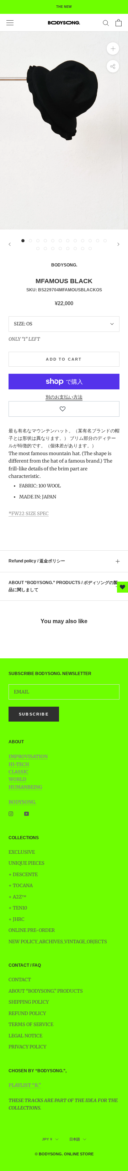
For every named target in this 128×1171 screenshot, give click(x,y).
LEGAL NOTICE (25, 1036)
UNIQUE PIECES (26, 863)
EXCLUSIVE (22, 852)
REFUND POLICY (27, 1013)
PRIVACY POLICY (27, 1047)
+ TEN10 (18, 908)
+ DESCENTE (23, 874)
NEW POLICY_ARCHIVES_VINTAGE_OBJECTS (58, 942)
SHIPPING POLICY (29, 1002)
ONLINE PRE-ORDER (32, 930)
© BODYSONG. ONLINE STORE (64, 1154)
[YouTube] (26, 813)
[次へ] (118, 244)
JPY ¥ (47, 1139)
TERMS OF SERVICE (31, 1024)
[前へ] (10, 244)
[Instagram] (11, 813)
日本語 (74, 1139)
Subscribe (34, 714)
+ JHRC (17, 919)
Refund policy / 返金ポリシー (37, 560)
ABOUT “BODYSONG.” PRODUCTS (46, 991)
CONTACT (20, 980)
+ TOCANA (21, 886)
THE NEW (64, 7)
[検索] (106, 23)
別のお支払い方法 (64, 397)
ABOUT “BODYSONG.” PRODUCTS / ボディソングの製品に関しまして (63, 586)
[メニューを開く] (10, 22)
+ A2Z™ (17, 897)
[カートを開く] (119, 22)
